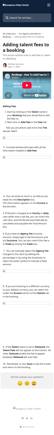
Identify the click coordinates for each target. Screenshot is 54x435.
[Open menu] (48, 5)
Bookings (7, 36)
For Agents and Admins (30, 33)
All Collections (9, 33)
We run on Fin (28, 427)
